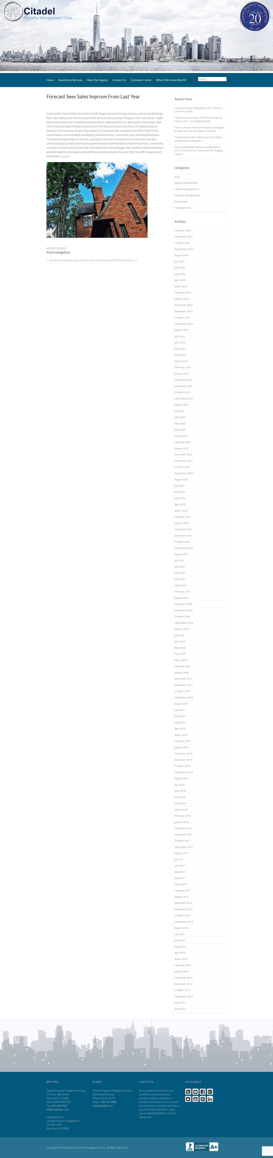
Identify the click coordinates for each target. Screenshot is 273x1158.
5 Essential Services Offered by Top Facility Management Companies (198, 139)
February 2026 (183, 230)
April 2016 (180, 952)
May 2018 (180, 797)
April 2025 (180, 280)
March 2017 (181, 884)
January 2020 (182, 672)
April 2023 (180, 429)
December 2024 (183, 305)
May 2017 (180, 871)
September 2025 (184, 249)
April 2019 (180, 728)
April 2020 (180, 653)
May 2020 (180, 647)
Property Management (187, 195)
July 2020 (180, 635)
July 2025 (180, 261)
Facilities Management (187, 189)
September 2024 (184, 323)
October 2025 (182, 242)
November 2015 (184, 983)
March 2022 (181, 510)
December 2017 (183, 828)
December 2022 (183, 454)
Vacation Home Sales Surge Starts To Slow (70, 260)
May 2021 (180, 572)
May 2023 (180, 423)
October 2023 (182, 392)
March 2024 (181, 361)
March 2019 (181, 734)
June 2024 (180, 342)
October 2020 (182, 616)
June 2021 (180, 566)
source (65, 156)
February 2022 (183, 516)
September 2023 (184, 398)
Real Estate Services (70, 80)
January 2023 (182, 448)
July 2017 (180, 859)
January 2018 (182, 822)
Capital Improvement (186, 182)
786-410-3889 (109, 1101)
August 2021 (181, 554)
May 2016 (180, 946)
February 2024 (183, 367)
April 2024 (180, 354)
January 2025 (182, 298)
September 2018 (184, 772)
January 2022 (182, 523)
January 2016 (182, 971)
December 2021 (183, 529)
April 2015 (180, 1008)
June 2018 (180, 790)
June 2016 (180, 940)
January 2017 (182, 896)
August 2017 (181, 853)
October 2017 (182, 840)
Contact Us (119, 80)
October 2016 (182, 915)
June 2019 (180, 716)
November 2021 (184, 535)
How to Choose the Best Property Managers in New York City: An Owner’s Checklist (199, 129)
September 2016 (184, 921)
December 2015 (183, 977)
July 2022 (180, 485)
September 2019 (184, 697)
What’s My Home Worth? (171, 80)
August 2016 (181, 927)
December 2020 (183, 603)
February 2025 (183, 292)
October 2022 (182, 466)
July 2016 (180, 934)
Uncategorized (183, 207)
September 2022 (184, 473)
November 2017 (184, 834)
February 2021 (183, 591)
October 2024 (182, 317)
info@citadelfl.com (103, 1105)
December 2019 (183, 678)
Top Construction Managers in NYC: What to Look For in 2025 (198, 109)
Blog (177, 176)
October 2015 (182, 990)
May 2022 (180, 498)
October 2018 (182, 765)
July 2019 (180, 709)
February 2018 (183, 815)
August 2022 (181, 479)
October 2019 (182, 691)
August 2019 (181, 703)
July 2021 (180, 560)
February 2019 (183, 741)
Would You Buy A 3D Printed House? (116, 260)
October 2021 (182, 541)
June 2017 (180, 865)
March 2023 (181, 435)
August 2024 (181, 329)
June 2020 (180, 641)
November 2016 (184, 909)
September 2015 (184, 996)
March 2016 (181, 959)
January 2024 (182, 373)
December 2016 (183, 902)
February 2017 (183, 890)
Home (50, 80)
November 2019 (184, 685)
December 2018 (183, 753)
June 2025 (180, 267)
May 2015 (180, 1002)
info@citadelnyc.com (57, 1109)
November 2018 (184, 759)
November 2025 (184, 236)
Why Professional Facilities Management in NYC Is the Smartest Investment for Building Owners (199, 150)
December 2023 (183, 379)
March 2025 (181, 286)
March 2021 (181, 585)
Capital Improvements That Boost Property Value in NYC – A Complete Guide (198, 119)
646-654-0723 (59, 1105)
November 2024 (184, 311)
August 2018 (181, 778)
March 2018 (181, 809)
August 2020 (181, 628)
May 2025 (180, 273)
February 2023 (183, 442)
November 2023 (184, 386)
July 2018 (180, 784)
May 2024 (180, 348)
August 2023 (181, 404)
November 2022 (184, 460)
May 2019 (180, 722)
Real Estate (181, 201)
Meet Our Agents (97, 80)
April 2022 (180, 504)
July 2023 (180, 410)
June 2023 (180, 417)
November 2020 (184, 610)
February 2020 (183, 666)
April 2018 (180, 803)
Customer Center (141, 80)
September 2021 (184, 548)
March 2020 (181, 660)
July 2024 (180, 336)
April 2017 (180, 878)
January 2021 (182, 597)
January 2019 (182, 747)
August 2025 (181, 255)
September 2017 (184, 846)
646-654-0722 (62, 1101)
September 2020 (184, 622)
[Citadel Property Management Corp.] (37, 11)
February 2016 (183, 965)
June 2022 (180, 491)
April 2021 (180, 579)
